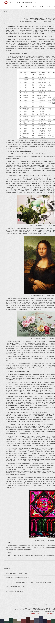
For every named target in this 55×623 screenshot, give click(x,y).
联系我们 (46, 604)
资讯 (41, 7)
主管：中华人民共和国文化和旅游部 (32, 608)
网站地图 (34, 604)
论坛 (12, 11)
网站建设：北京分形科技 (35, 611)
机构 (27, 7)
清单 (48, 7)
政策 (34, 7)
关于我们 (40, 604)
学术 (8, 11)
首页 (20, 7)
